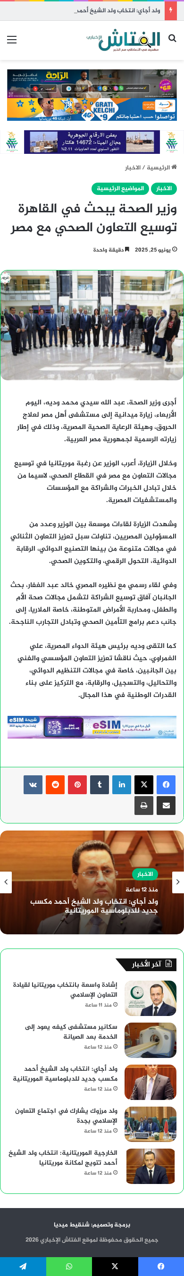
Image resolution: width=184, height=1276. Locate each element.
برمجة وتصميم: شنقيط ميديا (92, 1225)
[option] (92, 882)
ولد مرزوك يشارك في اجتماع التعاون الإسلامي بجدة (66, 1116)
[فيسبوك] (166, 784)
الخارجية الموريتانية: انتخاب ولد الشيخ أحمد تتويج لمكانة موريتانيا (62, 1158)
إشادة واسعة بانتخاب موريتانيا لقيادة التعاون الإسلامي (65, 990)
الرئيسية (159, 168)
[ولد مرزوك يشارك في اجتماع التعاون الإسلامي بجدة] (150, 1124)
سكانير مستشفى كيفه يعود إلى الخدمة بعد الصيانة (71, 1032)
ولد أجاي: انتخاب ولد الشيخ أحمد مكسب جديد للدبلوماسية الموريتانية (94, 906)
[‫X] (143, 784)
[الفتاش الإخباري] (122, 40)
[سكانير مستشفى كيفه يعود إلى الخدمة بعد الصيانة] (150, 1040)
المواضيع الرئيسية (120, 189)
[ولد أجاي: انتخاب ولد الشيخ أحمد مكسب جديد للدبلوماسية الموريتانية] (150, 1082)
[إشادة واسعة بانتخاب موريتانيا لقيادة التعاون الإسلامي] (150, 998)
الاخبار (133, 168)
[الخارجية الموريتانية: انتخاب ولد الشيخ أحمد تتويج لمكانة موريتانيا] (150, 1166)
